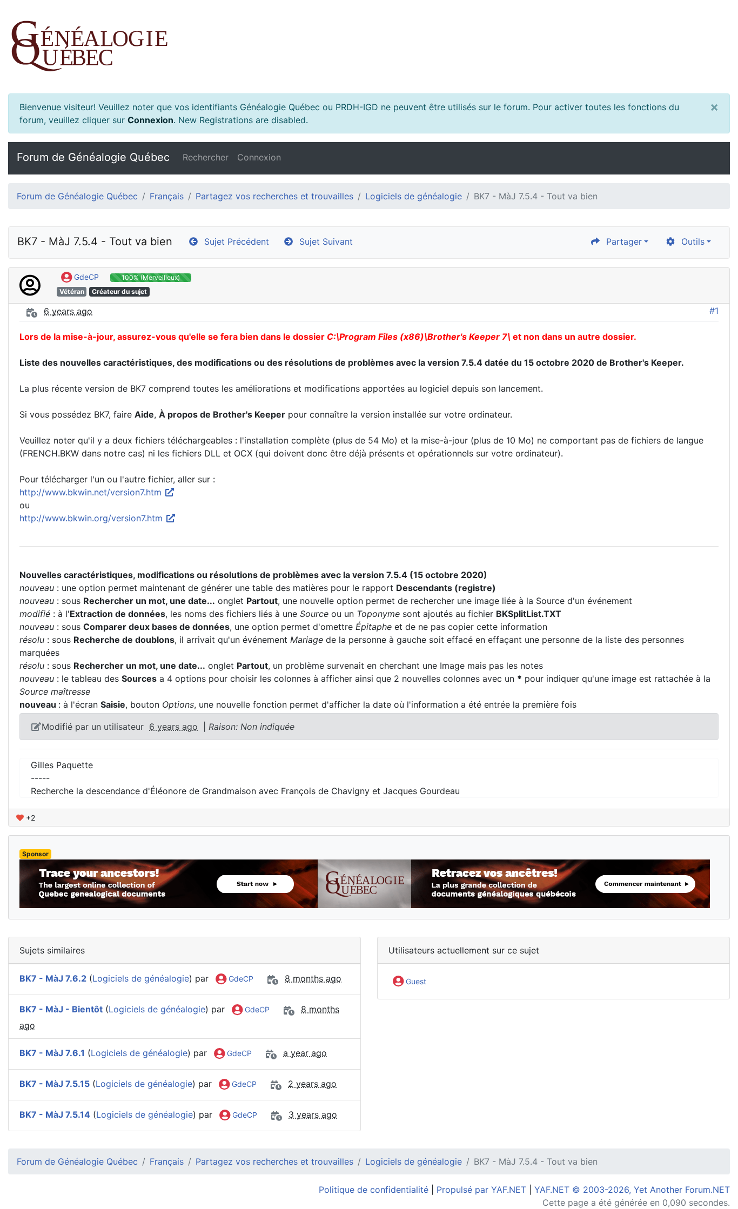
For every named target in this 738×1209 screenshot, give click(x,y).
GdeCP (85, 276)
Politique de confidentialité (373, 1189)
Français (167, 196)
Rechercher (206, 157)
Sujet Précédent (234, 241)
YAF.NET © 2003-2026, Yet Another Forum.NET (632, 1189)
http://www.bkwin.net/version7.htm (91, 492)
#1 (714, 310)
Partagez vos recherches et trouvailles (274, 196)
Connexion (150, 120)
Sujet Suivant (323, 241)
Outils (690, 241)
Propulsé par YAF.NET (481, 1189)
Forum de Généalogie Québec (93, 157)
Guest (415, 981)
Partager (621, 241)
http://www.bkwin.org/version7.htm (92, 518)
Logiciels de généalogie (413, 196)
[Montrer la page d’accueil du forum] (369, 46)
